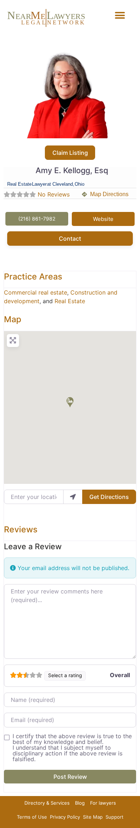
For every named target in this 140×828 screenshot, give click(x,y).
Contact (70, 238)
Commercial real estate (35, 292)
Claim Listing (70, 152)
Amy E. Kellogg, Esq (72, 170)
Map (12, 319)
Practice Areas (33, 277)
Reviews (20, 529)
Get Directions (109, 496)
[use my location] (73, 497)
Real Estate (70, 301)
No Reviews (54, 194)
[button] (120, 15)
